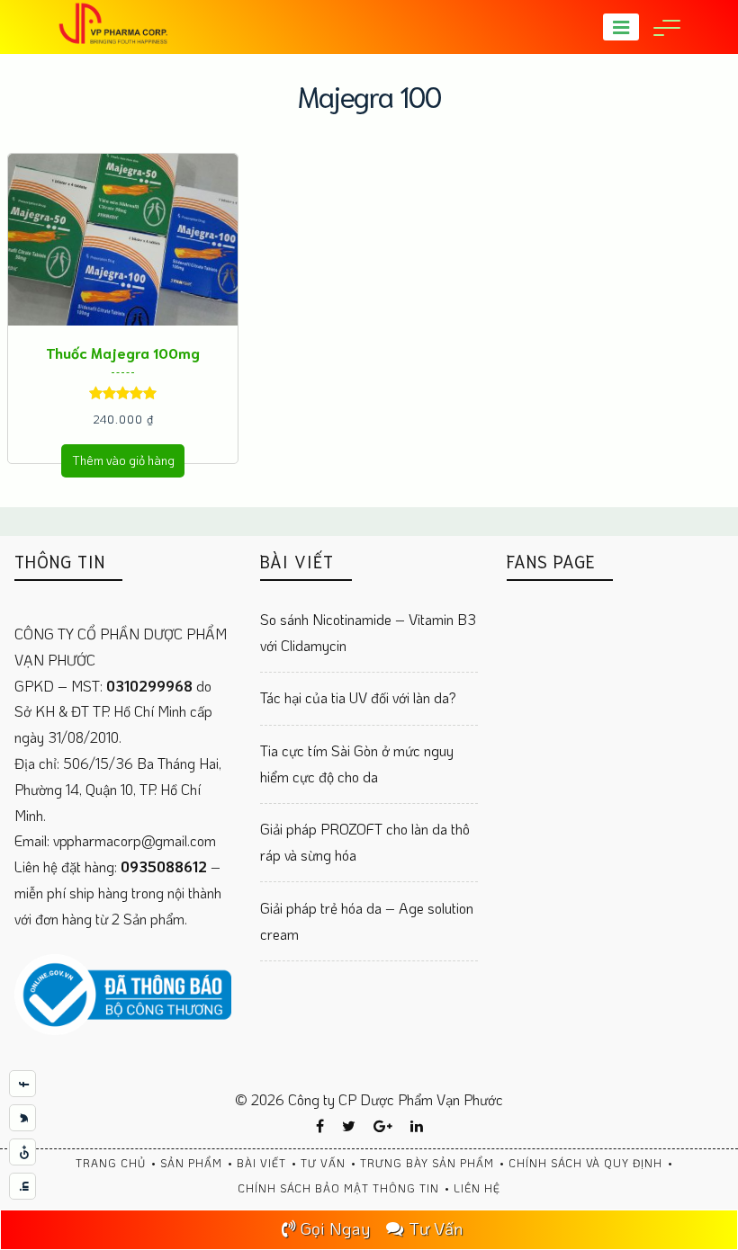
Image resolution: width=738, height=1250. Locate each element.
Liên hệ (477, 1188)
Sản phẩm (191, 1163)
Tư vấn (323, 1163)
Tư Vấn (436, 1228)
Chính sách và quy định (585, 1163)
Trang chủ (111, 1163)
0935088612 (166, 866)
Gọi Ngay (335, 1228)
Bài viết (261, 1163)
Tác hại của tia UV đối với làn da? (358, 697)
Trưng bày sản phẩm (427, 1163)
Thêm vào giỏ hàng (123, 460)
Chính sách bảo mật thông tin (338, 1188)
